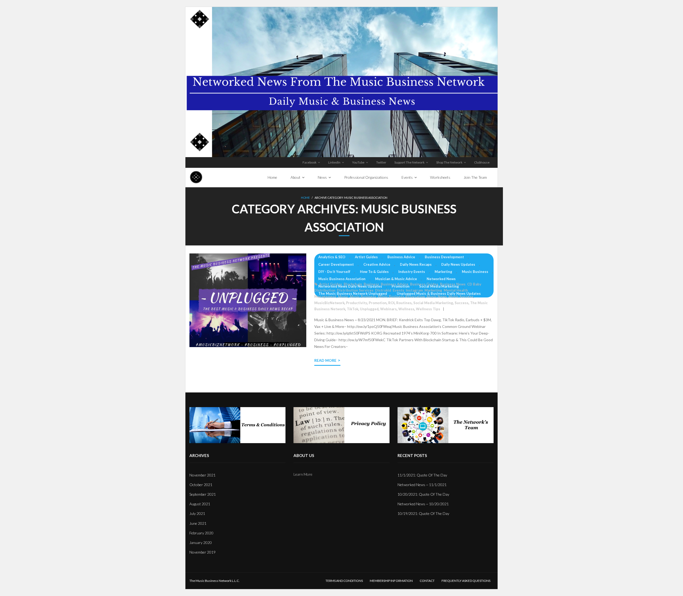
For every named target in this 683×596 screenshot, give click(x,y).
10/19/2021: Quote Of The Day (423, 513)
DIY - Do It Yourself (334, 271)
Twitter (381, 162)
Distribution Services (355, 290)
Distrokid (383, 290)
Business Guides (424, 284)
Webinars (388, 309)
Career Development (336, 264)
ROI (391, 303)
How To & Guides (374, 271)
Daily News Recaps (416, 264)
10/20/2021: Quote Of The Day (423, 494)
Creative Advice (376, 264)
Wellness (406, 309)
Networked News (441, 279)
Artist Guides (366, 257)
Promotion (401, 286)
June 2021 (198, 523)
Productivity (356, 303)
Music (343, 296)
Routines (404, 303)
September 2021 (202, 494)
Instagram (414, 290)
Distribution (324, 290)
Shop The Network (449, 162)
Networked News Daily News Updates (350, 286)
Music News (437, 296)
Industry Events (411, 271)
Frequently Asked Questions (466, 581)
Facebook (309, 162)
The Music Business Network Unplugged (352, 293)
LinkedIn (334, 162)
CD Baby (474, 284)
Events (398, 290)
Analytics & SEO (331, 257)
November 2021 (202, 475)
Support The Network (409, 162)
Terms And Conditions (344, 581)
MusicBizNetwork (329, 303)
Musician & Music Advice (396, 279)
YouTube (358, 162)
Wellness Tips (428, 309)
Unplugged (369, 309)
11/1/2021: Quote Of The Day (422, 475)
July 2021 (197, 513)
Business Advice (401, 257)
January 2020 (200, 542)
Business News (453, 284)
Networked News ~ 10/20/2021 (423, 504)
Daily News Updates (458, 264)
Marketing (443, 271)
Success (461, 303)
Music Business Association (342, 279)
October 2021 (200, 484)
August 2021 (199, 504)
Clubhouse (482, 162)
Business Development (444, 257)
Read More (325, 360)
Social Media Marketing (439, 286)
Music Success (460, 296)
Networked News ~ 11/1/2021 (422, 484)
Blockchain (353, 284)
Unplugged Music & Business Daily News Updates (439, 293)
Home (305, 197)
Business (371, 284)
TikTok (352, 309)
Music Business (475, 271)
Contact (427, 581)
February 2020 (201, 533)
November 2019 (202, 552)
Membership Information (391, 581)
